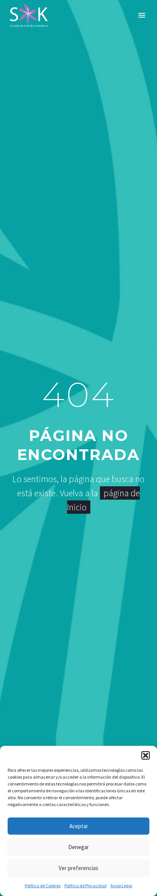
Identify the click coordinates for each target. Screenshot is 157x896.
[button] (145, 755)
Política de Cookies (43, 885)
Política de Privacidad (85, 885)
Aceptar (78, 826)
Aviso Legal (121, 885)
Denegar (78, 847)
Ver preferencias (78, 868)
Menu (141, 15)
